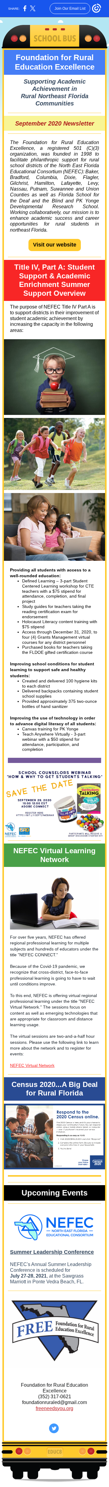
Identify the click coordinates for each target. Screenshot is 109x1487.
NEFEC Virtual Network (32, 1065)
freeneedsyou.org (54, 1408)
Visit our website (54, 245)
